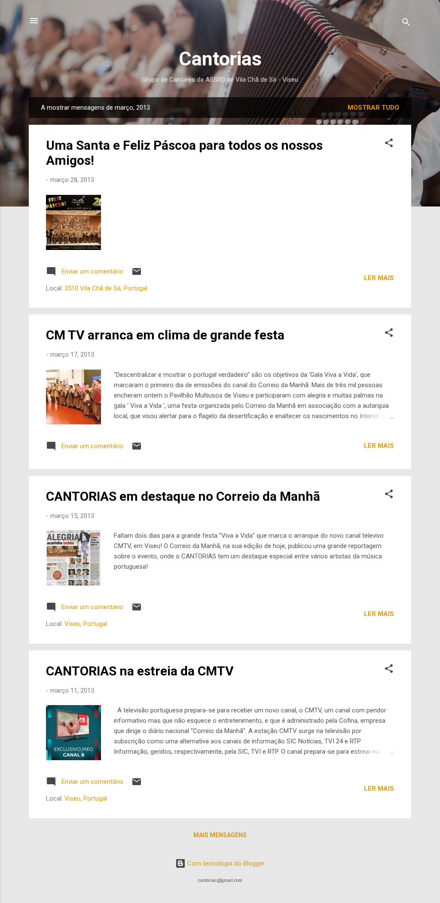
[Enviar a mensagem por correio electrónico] (136, 274)
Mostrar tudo (373, 107)
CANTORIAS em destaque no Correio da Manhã (183, 496)
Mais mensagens (220, 835)
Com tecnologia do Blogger (225, 863)
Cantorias (220, 58)
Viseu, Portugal (85, 624)
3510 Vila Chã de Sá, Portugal (105, 288)
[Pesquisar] (406, 23)
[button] (389, 144)
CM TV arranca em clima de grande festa (165, 334)
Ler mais (379, 278)
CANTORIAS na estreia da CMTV (140, 670)
